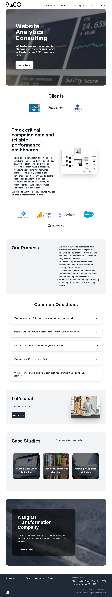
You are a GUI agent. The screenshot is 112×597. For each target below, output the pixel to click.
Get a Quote (24, 65)
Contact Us (18, 415)
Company (77, 5)
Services (48, 5)
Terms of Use (100, 590)
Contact (102, 5)
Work (63, 5)
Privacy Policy (87, 590)
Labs (91, 5)
